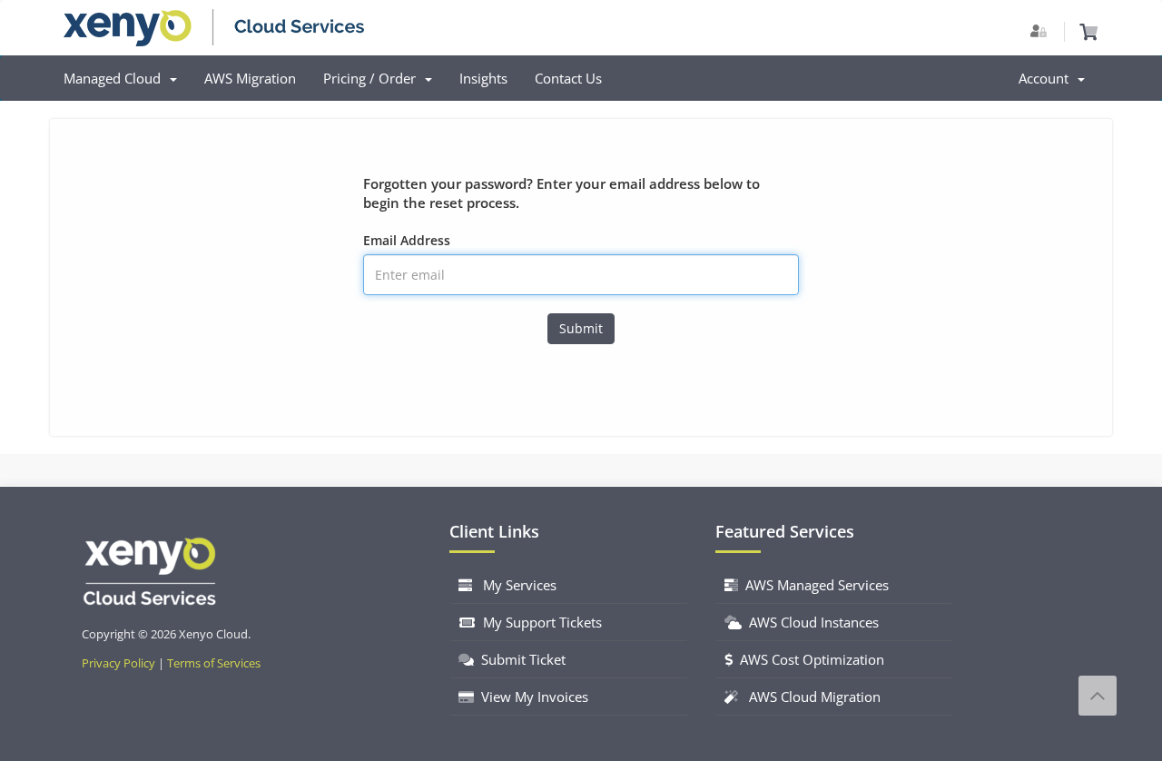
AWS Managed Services (813, 585)
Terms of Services (214, 663)
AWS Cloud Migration (809, 696)
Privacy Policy (118, 663)
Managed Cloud (116, 78)
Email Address (406, 240)
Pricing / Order (373, 78)
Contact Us (568, 78)
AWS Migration (250, 78)
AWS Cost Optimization (808, 659)
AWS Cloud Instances (810, 622)
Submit (581, 328)
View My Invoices (531, 696)
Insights (483, 78)
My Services (514, 585)
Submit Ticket (520, 659)
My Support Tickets (539, 622)
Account (1047, 78)
